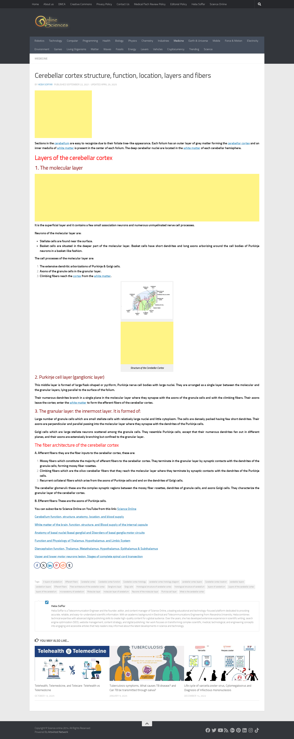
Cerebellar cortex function (109, 582)
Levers (144, 49)
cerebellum (61, 143)
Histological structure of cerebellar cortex (153, 587)
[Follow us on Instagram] (250, 730)
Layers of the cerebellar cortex (241, 587)
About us (49, 4)
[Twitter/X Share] (43, 565)
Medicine (179, 40)
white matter (65, 148)
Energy (132, 49)
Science (208, 49)
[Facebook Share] (37, 565)
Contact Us (123, 4)
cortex (77, 276)
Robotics (39, 40)
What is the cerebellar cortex (192, 591)
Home (35, 4)
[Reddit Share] (63, 565)
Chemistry (147, 40)
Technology (55, 40)
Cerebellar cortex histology (134, 582)
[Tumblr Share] (69, 565)
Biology (119, 40)
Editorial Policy (178, 4)
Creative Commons (81, 4)
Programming (90, 40)
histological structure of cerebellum (190, 587)
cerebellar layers (237, 582)
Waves (107, 49)
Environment (42, 49)
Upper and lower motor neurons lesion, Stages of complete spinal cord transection (89, 556)
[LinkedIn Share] (50, 565)
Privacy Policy (104, 4)
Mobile (216, 40)
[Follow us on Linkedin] (244, 730)
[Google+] (232, 730)
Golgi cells (129, 587)
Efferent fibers (60, 587)
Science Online (218, 4)
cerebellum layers (43, 587)
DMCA (62, 4)
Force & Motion (233, 40)
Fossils (119, 49)
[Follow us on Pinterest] (238, 730)
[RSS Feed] (226, 730)
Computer (72, 40)
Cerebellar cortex (88, 582)
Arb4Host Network (58, 732)
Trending (194, 49)
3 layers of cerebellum (52, 582)
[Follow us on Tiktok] (257, 730)
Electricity (252, 40)
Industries (163, 40)
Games (58, 49)
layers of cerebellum (216, 587)
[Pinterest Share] (56, 565)
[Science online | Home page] (53, 22)
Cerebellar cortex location (216, 582)
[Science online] (208, 730)
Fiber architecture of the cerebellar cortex (87, 587)
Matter (95, 49)
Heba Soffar (198, 4)
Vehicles (157, 49)
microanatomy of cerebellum (72, 591)
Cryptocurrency (175, 49)
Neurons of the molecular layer (145, 591)
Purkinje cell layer (169, 591)
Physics (132, 40)
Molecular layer (93, 591)
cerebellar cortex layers (192, 582)
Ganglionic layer (114, 587)
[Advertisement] (63, 114)
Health (106, 40)
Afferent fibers (71, 582)
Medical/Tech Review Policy (150, 4)
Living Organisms (76, 49)
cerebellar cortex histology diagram (164, 582)
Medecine (41, 58)
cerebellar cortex (239, 143)
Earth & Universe (198, 40)
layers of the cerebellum (46, 591)
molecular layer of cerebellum (116, 591)
